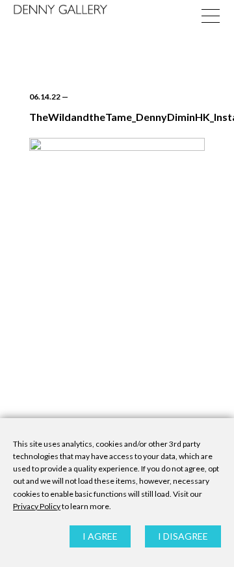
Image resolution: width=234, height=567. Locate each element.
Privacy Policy (36, 506)
